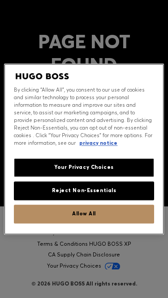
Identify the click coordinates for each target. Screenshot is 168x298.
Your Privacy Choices (83, 167)
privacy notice (98, 143)
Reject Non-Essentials (84, 190)
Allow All (84, 213)
